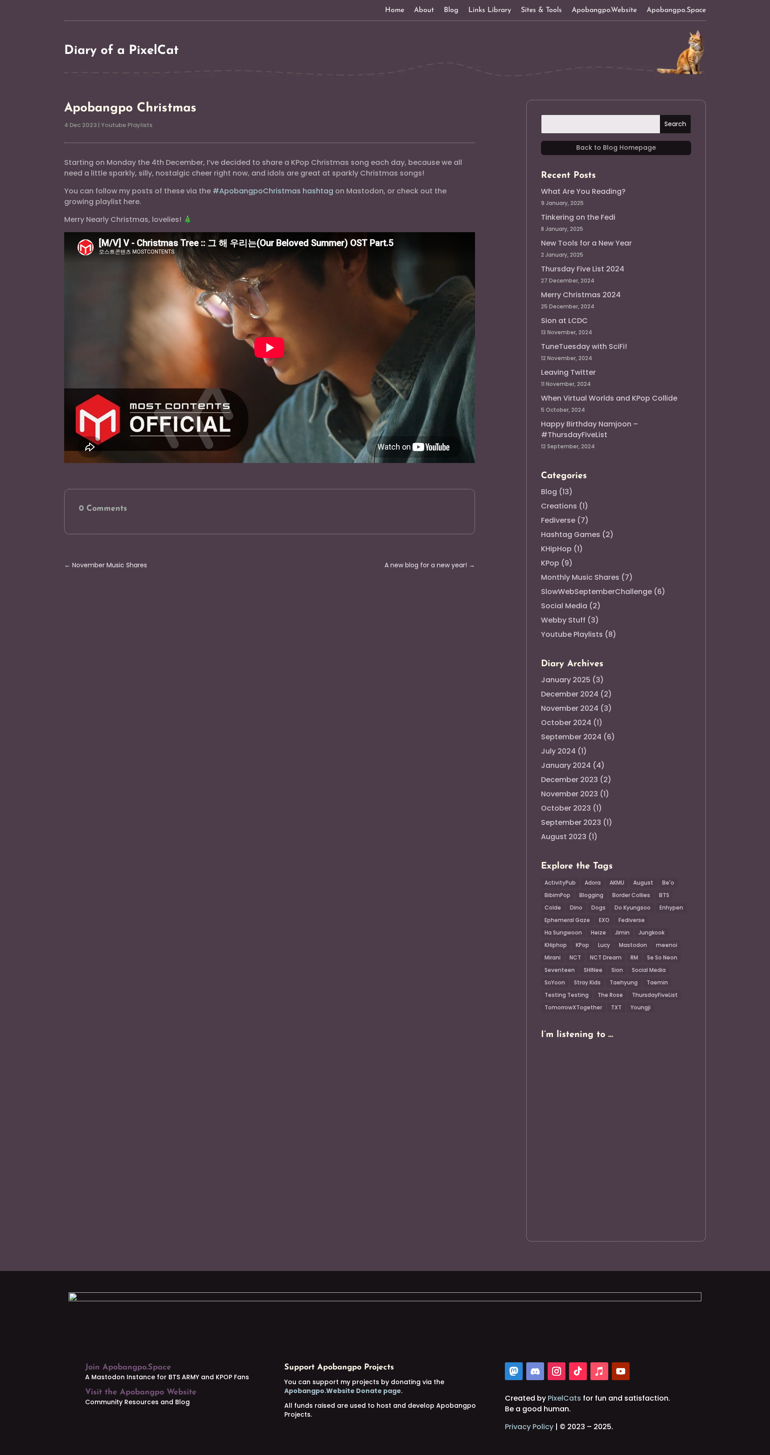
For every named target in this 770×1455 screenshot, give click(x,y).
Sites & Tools (541, 10)
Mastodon (633, 945)
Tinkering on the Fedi (578, 217)
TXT (616, 1007)
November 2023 (569, 794)
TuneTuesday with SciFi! (584, 346)
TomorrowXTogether (573, 1007)
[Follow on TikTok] (578, 1371)
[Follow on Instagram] (556, 1371)
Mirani (553, 957)
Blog (451, 10)
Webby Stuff (563, 620)
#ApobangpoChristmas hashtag (273, 191)
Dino (576, 907)
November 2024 (569, 708)
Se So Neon (662, 957)
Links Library (489, 10)
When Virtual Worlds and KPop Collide (609, 398)
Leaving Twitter (568, 372)
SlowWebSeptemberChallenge (596, 591)
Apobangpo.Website (604, 10)
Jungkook (651, 932)
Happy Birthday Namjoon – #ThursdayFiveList (589, 429)
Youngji (641, 1007)
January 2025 (565, 680)
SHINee (593, 970)
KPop (550, 563)
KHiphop (556, 945)
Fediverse (558, 520)
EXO (604, 920)
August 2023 (563, 837)
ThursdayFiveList (655, 995)
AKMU (617, 882)
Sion (617, 970)
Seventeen (560, 970)
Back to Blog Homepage (616, 147)
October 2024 (566, 722)
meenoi (666, 945)
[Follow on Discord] (535, 1371)
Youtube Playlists (126, 125)
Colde (553, 907)
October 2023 (566, 808)
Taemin (657, 982)
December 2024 (569, 694)
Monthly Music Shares (580, 577)
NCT (575, 957)
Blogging (591, 895)
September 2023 (571, 822)
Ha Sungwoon (563, 932)
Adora (593, 882)
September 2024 (571, 737)
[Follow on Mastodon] (514, 1371)
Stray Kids (587, 982)
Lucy (604, 945)
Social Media (564, 606)
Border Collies (631, 895)
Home (394, 10)
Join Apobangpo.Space (128, 1368)
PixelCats (564, 1398)
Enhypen (671, 907)
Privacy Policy (529, 1427)
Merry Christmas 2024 (581, 295)
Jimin (622, 932)
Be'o (668, 882)
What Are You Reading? (583, 191)
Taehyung (624, 982)
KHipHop (556, 549)
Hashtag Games (570, 534)
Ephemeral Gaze (567, 920)
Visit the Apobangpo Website (141, 1393)
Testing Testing (567, 995)
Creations (559, 506)
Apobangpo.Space (676, 10)
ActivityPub (560, 882)
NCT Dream (606, 957)
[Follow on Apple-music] (599, 1371)
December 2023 (569, 780)
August (643, 882)
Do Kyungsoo (632, 907)
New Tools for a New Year (586, 243)
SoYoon (555, 982)
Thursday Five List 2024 (582, 269)
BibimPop (557, 895)
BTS (664, 895)
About (424, 10)
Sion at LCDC (564, 321)
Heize (598, 932)
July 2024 (558, 751)
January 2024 (566, 765)
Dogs (598, 907)
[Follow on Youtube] (621, 1371)
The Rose (610, 995)
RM (634, 957)
